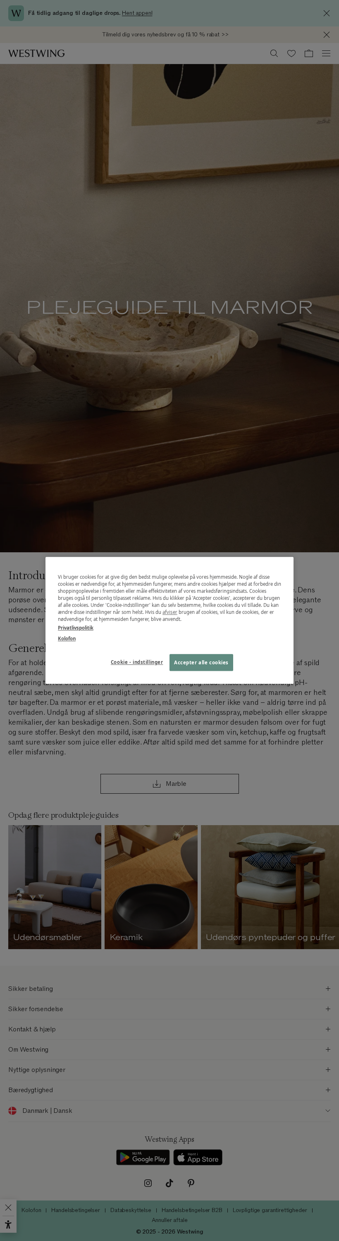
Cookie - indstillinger (137, 662)
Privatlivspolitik (75, 628)
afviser (169, 612)
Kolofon (67, 638)
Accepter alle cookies (201, 662)
